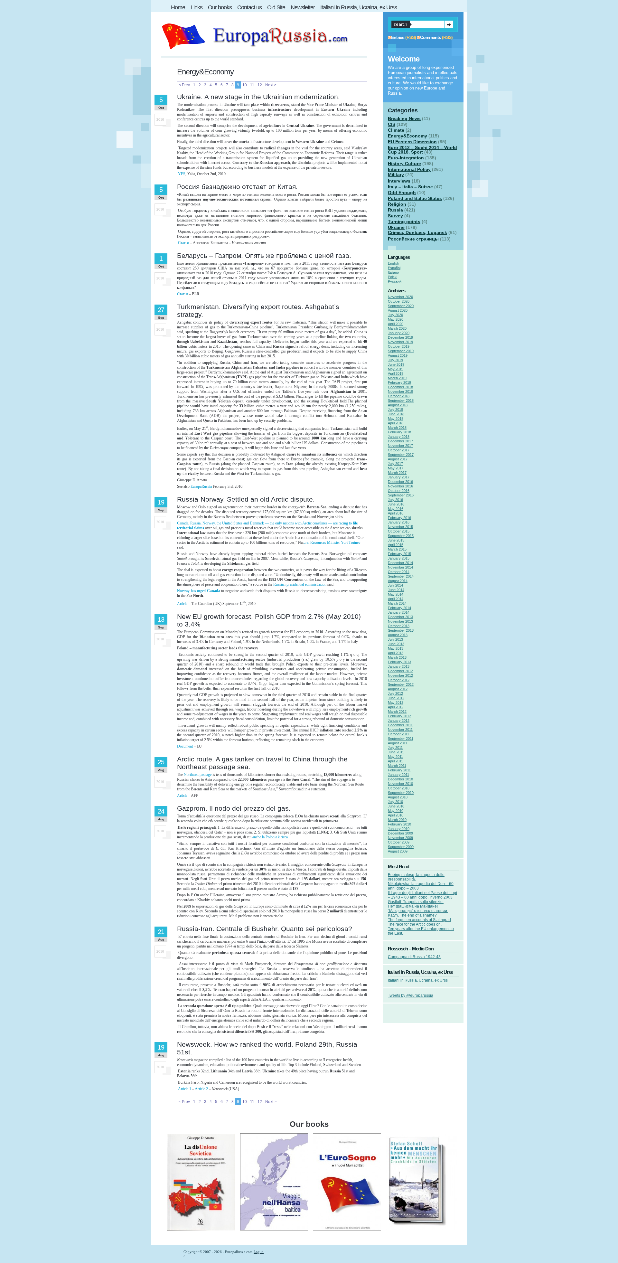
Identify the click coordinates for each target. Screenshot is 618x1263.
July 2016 (395, 500)
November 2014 (400, 567)
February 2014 (399, 608)
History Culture (404, 163)
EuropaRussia (202, 486)
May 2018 (395, 418)
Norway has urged (198, 591)
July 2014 (395, 585)
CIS (391, 124)
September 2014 (401, 576)
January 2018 (398, 436)
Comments (430, 37)
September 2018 (401, 400)
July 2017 (395, 464)
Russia (395, 209)
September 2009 (401, 847)
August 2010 (397, 797)
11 (252, 85)
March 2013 (397, 657)
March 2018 (397, 427)
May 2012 (395, 702)
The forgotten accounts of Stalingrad (419, 920)
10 (244, 85)
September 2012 (401, 684)
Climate (396, 130)
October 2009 (398, 842)
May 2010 (395, 811)
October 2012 (398, 680)
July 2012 (395, 693)
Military (396, 174)
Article (182, 603)
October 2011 (398, 734)
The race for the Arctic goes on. (415, 924)
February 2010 (399, 824)
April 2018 (395, 423)
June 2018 (396, 414)
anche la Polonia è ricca (270, 837)
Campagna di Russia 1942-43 (414, 957)
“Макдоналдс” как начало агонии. (418, 911)
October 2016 (398, 491)
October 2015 (398, 531)
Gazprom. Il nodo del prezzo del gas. (234, 808)
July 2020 (395, 315)
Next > (270, 85)
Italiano (393, 272)
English (393, 263)
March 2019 (397, 378)
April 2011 (395, 761)
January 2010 (398, 829)
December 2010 (400, 779)
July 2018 (395, 409)
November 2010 (400, 784)
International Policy (409, 169)
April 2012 (395, 707)
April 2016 (395, 513)
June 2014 (396, 590)
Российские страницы (413, 238)
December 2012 (400, 671)
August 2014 (397, 581)
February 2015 (399, 554)
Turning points (404, 221)
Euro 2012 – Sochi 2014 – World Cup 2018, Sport (422, 150)
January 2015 (398, 558)
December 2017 (400, 441)
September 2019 (401, 351)
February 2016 (399, 518)
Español (394, 268)
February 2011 (399, 770)
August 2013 (397, 635)
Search (449, 24)
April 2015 (395, 545)
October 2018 (398, 396)
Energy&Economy (407, 135)
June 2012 (396, 698)
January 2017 (398, 477)
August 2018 (397, 405)
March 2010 (397, 820)
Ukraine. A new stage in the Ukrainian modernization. (258, 96)
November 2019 (400, 342)
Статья (183, 242)
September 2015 (401, 536)
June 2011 (396, 752)
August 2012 (397, 689)
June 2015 (396, 540)
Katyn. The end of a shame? (412, 915)
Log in (259, 1252)
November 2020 (400, 297)
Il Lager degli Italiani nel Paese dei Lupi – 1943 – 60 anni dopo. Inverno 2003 (422, 895)
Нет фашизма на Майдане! (413, 906)
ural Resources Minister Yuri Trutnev (332, 542)
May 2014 (395, 594)
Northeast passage (198, 774)
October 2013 (398, 626)
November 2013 (400, 621)
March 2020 (397, 328)
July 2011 (395, 747)
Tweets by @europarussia (410, 995)
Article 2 (201, 1089)
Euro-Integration (406, 157)
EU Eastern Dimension (412, 141)
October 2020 (398, 301)
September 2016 (401, 495)
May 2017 (395, 468)
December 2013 (400, 617)
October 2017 (398, 450)
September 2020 (401, 306)
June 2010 (396, 806)
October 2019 (398, 346)
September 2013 (401, 630)
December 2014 (400, 563)
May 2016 (395, 509)
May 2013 (395, 648)
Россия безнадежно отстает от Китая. (237, 186)
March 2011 (397, 766)
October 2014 (398, 572)
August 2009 (397, 851)
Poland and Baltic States (415, 198)
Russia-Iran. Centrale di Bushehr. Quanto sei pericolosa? (264, 928)
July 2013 (395, 639)
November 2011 (400, 729)
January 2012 (398, 720)
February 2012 (399, 716)
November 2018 (400, 391)
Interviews (399, 181)
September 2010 (401, 793)
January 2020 (398, 333)
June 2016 (396, 504)
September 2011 (400, 738)
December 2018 (400, 387)
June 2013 (396, 644)
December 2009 (400, 833)
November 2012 (400, 675)
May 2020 (395, 319)
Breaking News (404, 118)
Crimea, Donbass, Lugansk (417, 232)
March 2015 (397, 549)
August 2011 (397, 743)
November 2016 (400, 486)
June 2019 (396, 364)
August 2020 (397, 310)
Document (185, 746)
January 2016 (398, 522)
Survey (395, 215)
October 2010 (398, 788)
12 (260, 85)
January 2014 (398, 612)
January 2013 (398, 666)
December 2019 (400, 337)
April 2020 (395, 324)
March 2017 (397, 473)
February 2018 (399, 432)
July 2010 (395, 802)
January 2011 (398, 775)
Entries (397, 37)
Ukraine (396, 227)
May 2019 (395, 369)
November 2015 (400, 527)
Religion (397, 204)
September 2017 (401, 455)
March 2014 (397, 603)
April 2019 (395, 373)
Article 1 (184, 1089)
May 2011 (395, 757)
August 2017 (397, 459)
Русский (394, 281)
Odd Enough (402, 192)
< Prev (184, 85)
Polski (392, 277)
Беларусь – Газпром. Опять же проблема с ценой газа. (264, 255)
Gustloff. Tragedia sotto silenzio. (416, 902)
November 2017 (400, 446)
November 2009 (400, 838)
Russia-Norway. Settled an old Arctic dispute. (246, 499)
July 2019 (395, 360)
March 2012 (397, 711)
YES (181, 174)
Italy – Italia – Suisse (410, 186)
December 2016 (400, 482)
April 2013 (395, 653)
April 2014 (395, 599)
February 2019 (399, 382)
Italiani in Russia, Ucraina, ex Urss (418, 980)
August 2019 (397, 355)
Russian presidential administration (300, 584)
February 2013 (399, 662)
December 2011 (400, 725)
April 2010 (395, 815)
